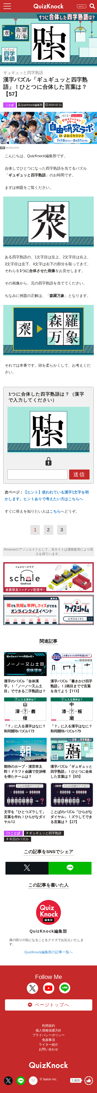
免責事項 (48, 1040)
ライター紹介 (48, 1044)
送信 (79, 474)
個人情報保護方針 (48, 1030)
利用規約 (48, 1025)
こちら (55, 511)
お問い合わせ (48, 1049)
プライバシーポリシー (48, 1035)
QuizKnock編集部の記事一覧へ (48, 952)
